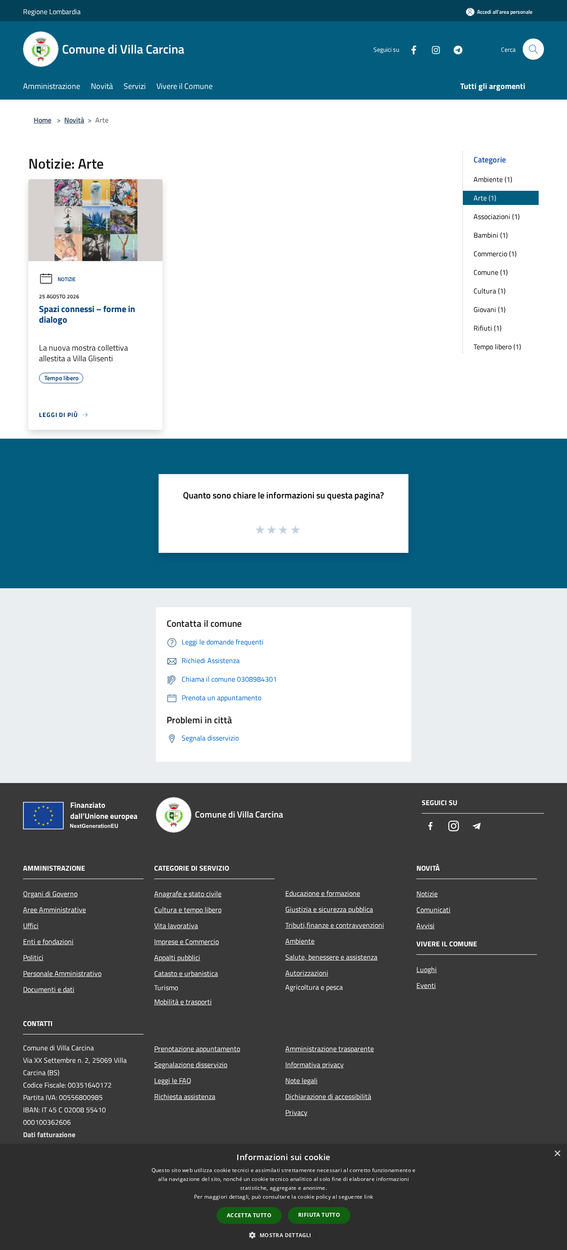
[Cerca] (533, 49)
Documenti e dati (48, 989)
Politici (33, 957)
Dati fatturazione (49, 1134)
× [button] (557, 1153)
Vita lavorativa (176, 925)
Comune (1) (491, 272)
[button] (283, 1235)
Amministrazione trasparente (329, 1048)
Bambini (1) (491, 235)
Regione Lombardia (52, 11)
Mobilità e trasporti (183, 1001)
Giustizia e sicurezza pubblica (329, 909)
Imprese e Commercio (186, 941)
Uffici (31, 925)
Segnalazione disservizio (190, 1064)
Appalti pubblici (177, 957)
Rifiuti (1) (487, 328)
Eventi (426, 985)
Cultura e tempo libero (187, 909)
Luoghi (426, 969)
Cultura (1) (489, 290)
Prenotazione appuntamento (197, 1048)
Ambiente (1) (493, 179)
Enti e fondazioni (48, 941)
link (368, 1196)
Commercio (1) (495, 253)
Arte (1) (485, 198)
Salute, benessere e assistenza (331, 957)
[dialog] (283, 1197)
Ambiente (300, 941)
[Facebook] (410, 49)
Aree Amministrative (54, 909)
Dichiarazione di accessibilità (328, 1096)
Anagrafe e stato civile (187, 893)
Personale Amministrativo (62, 973)
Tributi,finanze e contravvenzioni (334, 925)
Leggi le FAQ (172, 1080)
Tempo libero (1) (497, 346)
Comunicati (433, 909)
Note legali (301, 1080)
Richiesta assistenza (184, 1096)
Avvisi (425, 925)
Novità (74, 120)
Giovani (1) (489, 309)
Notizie (67, 279)
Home (42, 120)
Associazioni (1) (497, 216)
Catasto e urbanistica (186, 973)
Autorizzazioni (306, 973)
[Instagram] (432, 49)
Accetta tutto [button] (249, 1215)
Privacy (296, 1112)
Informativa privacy (314, 1064)
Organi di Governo (50, 893)
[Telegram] (454, 49)
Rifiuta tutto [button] (319, 1215)
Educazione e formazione (322, 893)
